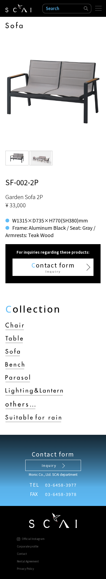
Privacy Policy (25, 568)
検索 (86, 9)
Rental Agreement (28, 561)
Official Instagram (33, 538)
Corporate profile (27, 546)
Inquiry (49, 465)
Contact (22, 553)
